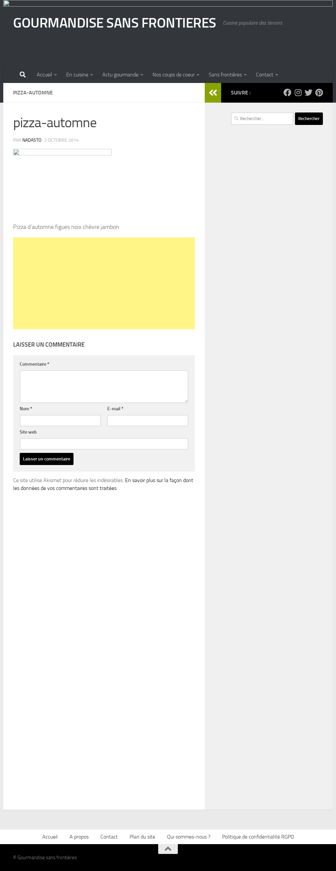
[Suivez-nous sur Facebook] (287, 92)
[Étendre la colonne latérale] (213, 93)
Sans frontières (225, 74)
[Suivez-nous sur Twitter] (308, 92)
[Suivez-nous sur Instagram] (298, 92)
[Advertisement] (104, 283)
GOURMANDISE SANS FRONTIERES (114, 23)
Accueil (44, 74)
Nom (26, 409)
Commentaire (34, 364)
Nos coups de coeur (174, 74)
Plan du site (142, 837)
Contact (264, 74)
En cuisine (77, 74)
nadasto (31, 140)
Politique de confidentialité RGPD (258, 837)
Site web (28, 432)
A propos (79, 837)
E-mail (115, 409)
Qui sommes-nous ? (188, 837)
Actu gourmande (120, 74)
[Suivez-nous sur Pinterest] (319, 92)
